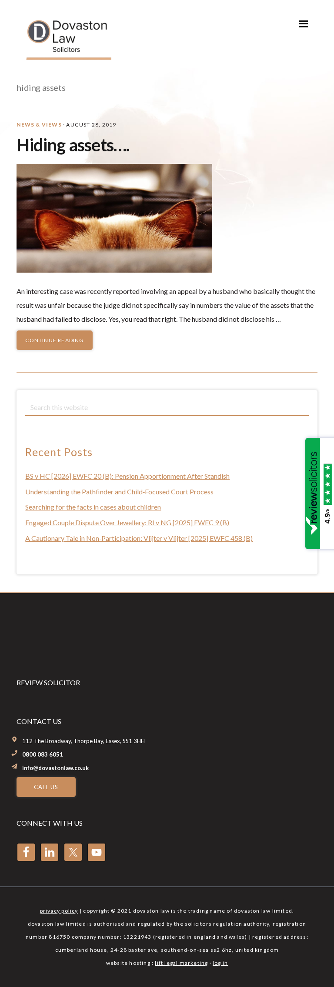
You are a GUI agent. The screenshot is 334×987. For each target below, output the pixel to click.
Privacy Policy (59, 910)
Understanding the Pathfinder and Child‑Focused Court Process (119, 491)
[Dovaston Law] (67, 57)
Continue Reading (54, 340)
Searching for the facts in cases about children (93, 507)
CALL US (46, 787)
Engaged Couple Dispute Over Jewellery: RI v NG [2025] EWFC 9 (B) (127, 522)
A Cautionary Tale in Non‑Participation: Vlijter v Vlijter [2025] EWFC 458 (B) (139, 538)
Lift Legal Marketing (181, 963)
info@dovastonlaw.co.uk (55, 767)
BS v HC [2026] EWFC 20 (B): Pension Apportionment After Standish (127, 476)
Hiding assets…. (73, 144)
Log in (220, 963)
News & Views (39, 124)
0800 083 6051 (42, 754)
